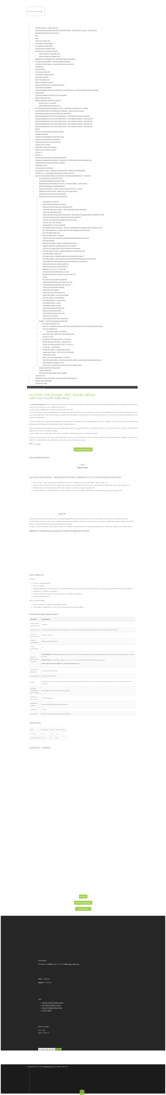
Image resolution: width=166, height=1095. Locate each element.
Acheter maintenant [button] (83, 449)
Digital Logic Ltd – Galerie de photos (46, 51)
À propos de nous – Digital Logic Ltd (46, 28)
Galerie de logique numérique (44, 82)
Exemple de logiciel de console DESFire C (55, 266)
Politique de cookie (41, 383)
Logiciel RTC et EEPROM (50, 316)
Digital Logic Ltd (48, 1067)
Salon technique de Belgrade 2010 (49, 54)
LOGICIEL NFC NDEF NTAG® (52, 222)
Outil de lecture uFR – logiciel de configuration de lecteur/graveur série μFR (66, 238)
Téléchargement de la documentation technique (50, 163)
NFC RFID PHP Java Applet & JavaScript (55, 279)
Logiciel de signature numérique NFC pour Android (50, 95)
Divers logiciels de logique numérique (54, 204)
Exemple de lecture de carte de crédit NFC (56, 264)
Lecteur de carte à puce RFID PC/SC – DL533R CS (58, 344)
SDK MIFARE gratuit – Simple (52, 303)
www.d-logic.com (73, 964)
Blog (36, 35)
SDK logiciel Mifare (48, 240)
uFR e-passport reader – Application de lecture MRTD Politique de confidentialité (60, 170)
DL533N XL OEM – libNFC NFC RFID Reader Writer (58, 334)
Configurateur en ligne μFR (51, 202)
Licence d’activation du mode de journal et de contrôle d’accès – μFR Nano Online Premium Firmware (66, 90)
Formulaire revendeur (42, 77)
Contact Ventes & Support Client (45, 48)
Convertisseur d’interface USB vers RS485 (52, 181)
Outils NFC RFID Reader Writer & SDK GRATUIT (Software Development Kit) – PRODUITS (63, 176)
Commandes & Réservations (44, 43)
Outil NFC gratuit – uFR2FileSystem (53, 298)
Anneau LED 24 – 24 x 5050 (47, 103)
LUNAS (45, 277)
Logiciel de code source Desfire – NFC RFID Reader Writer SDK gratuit (64, 209)
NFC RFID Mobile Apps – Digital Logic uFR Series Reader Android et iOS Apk (66, 230)
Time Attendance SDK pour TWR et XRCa (55, 318)
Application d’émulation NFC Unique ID (47, 33)
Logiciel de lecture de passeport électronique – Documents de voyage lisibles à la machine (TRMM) (73, 214)
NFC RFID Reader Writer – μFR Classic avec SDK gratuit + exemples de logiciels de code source (72, 360)
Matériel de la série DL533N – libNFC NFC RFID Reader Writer (58, 191)
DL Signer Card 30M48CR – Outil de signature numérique (52, 61)
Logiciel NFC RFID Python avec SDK (54, 292)
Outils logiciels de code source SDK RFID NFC (53, 196)
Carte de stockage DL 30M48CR (56, 331)
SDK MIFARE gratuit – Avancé (52, 305)
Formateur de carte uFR (42, 72)
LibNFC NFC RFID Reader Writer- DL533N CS (57, 357)
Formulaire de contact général (44, 74)
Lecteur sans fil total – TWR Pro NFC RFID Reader (58, 352)
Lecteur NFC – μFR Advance (51, 347)
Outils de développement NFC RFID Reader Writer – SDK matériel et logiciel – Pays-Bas (62, 116)
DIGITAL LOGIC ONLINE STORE (52, 1003)
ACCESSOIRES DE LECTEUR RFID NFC (51, 178)
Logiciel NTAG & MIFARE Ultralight (53, 287)
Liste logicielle (39, 93)
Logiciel (82, 464)
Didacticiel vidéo (82, 468)
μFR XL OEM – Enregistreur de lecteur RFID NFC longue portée (62, 365)
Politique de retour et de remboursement (48, 142)
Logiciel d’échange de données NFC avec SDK (57, 285)
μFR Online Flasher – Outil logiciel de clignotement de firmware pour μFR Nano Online (69, 259)
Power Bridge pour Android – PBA (53, 362)
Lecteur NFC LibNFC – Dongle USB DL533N (56, 349)
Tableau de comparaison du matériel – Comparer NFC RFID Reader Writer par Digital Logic (63, 160)
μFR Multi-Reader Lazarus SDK (52, 253)
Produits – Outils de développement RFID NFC (53, 321)
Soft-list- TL (38, 152)
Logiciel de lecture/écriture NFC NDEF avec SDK (57, 282)
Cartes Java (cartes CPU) (42, 41)
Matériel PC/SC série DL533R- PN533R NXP (52, 194)
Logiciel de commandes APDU (52, 212)
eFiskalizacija (39, 67)
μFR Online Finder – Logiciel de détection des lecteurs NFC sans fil (63, 256)
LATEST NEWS (47, 1010)
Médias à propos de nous (43, 98)
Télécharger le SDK (41, 165)
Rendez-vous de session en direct (45, 150)
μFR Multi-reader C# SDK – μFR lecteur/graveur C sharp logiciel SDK (64, 251)
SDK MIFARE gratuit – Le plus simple (54, 300)
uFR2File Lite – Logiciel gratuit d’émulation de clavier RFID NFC (54, 173)
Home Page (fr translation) (43, 87)
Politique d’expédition (41, 134)
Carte (37, 38)
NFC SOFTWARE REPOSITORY (52, 1008)
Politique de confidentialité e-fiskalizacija (47, 139)
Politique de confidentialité (43, 381)
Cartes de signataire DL (50, 329)
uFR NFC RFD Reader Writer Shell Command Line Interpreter (61, 248)
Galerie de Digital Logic (42, 80)
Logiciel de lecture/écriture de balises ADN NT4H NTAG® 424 (62, 217)
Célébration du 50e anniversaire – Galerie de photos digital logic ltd (56, 378)
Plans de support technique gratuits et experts (49, 131)
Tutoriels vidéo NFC (45, 370)
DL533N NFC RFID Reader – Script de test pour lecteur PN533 (54, 64)
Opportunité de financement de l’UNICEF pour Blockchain (53, 113)
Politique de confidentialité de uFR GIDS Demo (49, 137)
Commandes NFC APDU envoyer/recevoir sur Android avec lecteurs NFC (65, 261)
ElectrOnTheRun (40, 69)
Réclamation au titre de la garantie (46, 147)
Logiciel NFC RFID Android (51, 290)
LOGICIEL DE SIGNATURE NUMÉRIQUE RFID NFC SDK (60, 220)
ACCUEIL (83, 896)
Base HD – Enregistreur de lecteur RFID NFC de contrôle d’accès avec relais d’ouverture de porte (73, 326)
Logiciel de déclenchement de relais (54, 313)
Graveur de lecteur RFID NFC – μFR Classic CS (57, 342)
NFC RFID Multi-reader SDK (51, 233)
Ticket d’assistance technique (44, 168)
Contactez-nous (40, 375)
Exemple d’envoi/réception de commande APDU (57, 207)
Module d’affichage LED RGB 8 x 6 (49, 105)
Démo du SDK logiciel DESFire (52, 310)
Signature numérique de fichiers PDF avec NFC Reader (59, 246)
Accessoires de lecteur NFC (51, 323)
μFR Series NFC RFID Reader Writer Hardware (53, 373)
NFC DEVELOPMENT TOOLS (51, 1005)
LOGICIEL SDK (83, 909)
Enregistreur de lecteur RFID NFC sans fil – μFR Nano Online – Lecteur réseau (63, 183)
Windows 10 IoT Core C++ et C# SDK (54, 269)
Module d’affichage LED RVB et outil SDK (48, 100)
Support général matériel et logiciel (50, 368)
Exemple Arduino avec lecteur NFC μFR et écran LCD (59, 274)
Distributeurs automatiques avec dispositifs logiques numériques (55, 59)
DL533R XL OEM (48, 336)
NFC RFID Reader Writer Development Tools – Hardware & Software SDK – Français (61, 108)
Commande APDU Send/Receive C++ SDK (56, 272)
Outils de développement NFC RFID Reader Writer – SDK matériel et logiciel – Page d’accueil (63, 118)
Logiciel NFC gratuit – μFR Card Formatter (56, 295)
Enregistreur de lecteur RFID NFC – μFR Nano (57, 339)
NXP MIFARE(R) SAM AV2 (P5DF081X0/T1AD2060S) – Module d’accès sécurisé (59, 111)
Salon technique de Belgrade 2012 (49, 56)
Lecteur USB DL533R (49, 355)
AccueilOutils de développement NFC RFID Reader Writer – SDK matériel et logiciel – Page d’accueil (66, 30)
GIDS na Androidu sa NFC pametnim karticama (49, 85)
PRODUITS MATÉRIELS (83, 903)
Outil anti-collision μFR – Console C (53, 235)
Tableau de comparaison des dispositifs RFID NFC (50, 157)
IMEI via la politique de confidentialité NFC (52, 186)
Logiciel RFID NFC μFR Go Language (54, 225)
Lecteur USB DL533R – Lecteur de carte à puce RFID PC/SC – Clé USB (61, 189)
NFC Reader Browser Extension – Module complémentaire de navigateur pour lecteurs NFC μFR (72, 227)
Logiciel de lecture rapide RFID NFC (54, 308)
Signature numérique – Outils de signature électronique (60, 243)
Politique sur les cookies (42, 144)
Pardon (37, 129)
